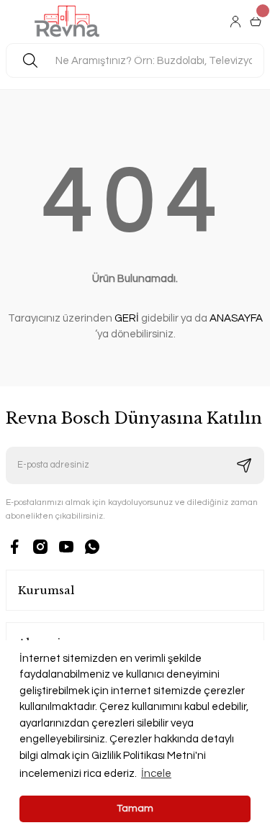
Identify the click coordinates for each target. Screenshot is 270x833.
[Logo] (68, 22)
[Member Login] (237, 21)
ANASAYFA (236, 318)
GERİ (126, 318)
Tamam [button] (135, 809)
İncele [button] (156, 773)
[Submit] (244, 465)
